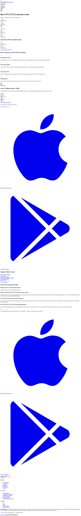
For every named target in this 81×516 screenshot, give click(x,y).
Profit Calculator (6, 497)
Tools (2, 6)
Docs (12, 2)
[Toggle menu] (2, 9)
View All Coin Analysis (5, 49)
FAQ (10, 2)
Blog (4, 504)
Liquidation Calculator (7, 495)
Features (4, 2)
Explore (2, 4)
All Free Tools (6, 493)
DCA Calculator (6, 496)
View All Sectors (4, 282)
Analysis (5, 484)
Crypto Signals (6, 482)
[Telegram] (4, 477)
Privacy (2, 514)
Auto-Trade (5, 483)
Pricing (7, 2)
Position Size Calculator (8, 494)
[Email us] (2, 477)
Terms (5, 514)
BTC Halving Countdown (8, 498)
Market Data (5, 485)
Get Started (3, 7)
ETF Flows (5, 487)
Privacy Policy (6, 506)
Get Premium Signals (6, 102)
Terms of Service (6, 507)
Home (2, 2)
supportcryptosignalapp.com (12, 514)
